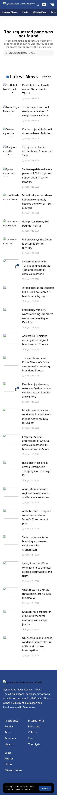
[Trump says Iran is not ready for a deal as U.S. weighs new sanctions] (11, 110)
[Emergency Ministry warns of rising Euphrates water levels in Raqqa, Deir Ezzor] (11, 312)
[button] (45, 788)
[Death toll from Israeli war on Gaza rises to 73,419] (11, 88)
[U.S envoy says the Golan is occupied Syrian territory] (11, 242)
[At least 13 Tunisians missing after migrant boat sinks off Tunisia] (11, 338)
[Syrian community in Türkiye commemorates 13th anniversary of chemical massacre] (11, 264)
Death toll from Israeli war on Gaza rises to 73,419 (35, 89)
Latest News (24, 76)
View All (46, 76)
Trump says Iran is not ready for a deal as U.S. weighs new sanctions (35, 111)
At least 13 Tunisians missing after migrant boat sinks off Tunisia (35, 340)
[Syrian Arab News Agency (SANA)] (19, 4)
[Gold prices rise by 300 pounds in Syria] (11, 224)
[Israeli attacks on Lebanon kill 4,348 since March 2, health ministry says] (11, 290)
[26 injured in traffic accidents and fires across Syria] (11, 150)
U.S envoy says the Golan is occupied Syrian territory (37, 244)
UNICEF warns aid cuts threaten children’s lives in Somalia (36, 594)
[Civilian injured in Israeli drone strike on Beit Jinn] (11, 132)
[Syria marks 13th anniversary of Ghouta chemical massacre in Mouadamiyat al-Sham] (11, 439)
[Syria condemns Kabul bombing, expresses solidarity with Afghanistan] (11, 540)
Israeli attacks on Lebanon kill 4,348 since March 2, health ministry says (38, 292)
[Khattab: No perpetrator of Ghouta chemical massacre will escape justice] (11, 614)
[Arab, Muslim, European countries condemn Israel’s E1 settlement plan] (11, 514)
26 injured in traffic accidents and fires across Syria (37, 151)
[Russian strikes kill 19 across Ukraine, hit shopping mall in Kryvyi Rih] (11, 465)
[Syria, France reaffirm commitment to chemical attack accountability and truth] (11, 566)
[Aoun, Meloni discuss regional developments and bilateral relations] (11, 492)
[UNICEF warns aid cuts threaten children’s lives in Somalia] (11, 592)
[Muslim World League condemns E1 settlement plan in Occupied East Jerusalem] (11, 413)
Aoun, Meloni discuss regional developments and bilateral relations (36, 493)
